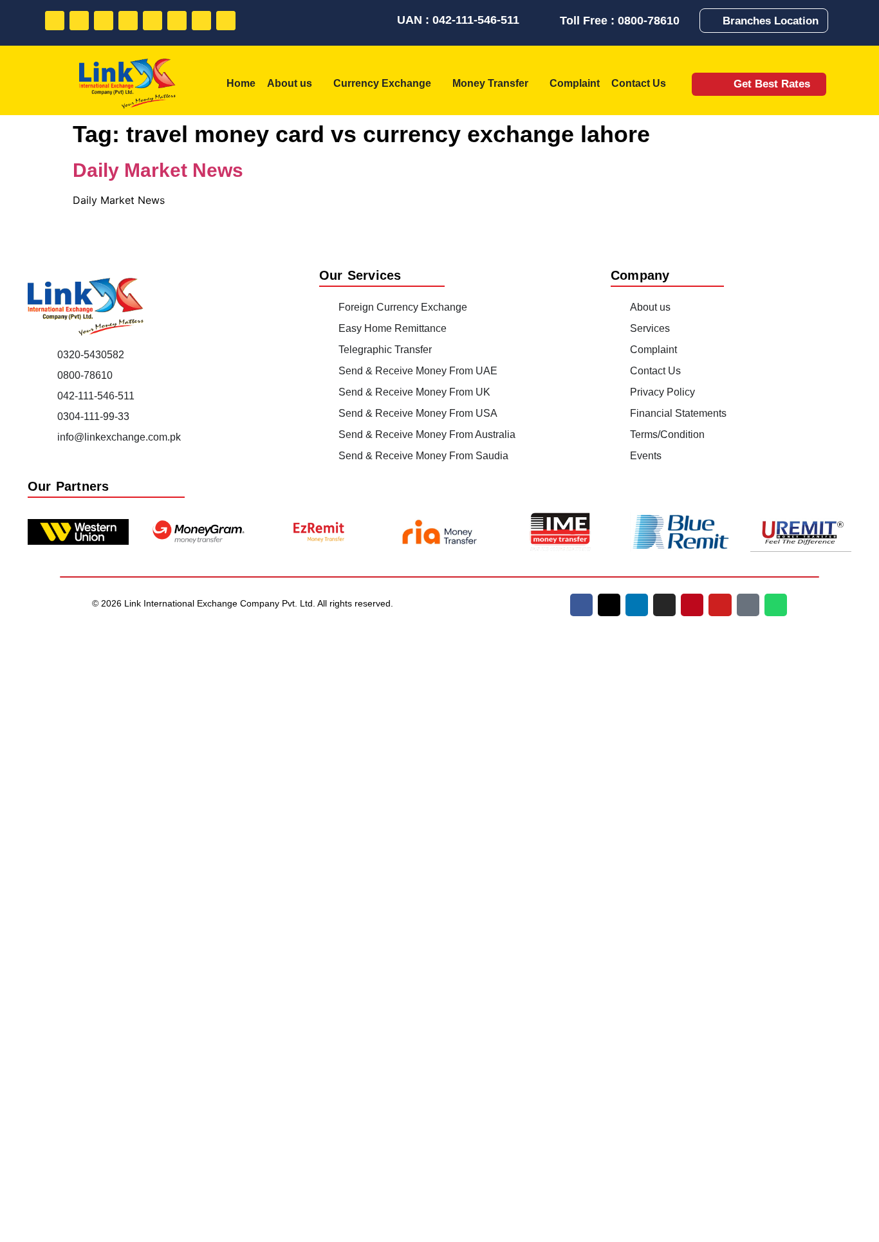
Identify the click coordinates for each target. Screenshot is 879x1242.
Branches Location (771, 21)
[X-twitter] (609, 605)
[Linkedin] (103, 20)
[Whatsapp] (226, 20)
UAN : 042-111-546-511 (458, 20)
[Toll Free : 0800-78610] (549, 21)
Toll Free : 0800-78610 (620, 20)
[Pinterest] (152, 20)
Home (241, 83)
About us (289, 83)
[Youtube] (177, 20)
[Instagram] (128, 20)
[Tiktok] (201, 20)
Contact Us (638, 83)
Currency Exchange (382, 83)
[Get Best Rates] (716, 84)
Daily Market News (158, 170)
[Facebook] (54, 20)
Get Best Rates (772, 84)
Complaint (575, 83)
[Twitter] (79, 20)
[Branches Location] (714, 21)
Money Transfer (490, 83)
